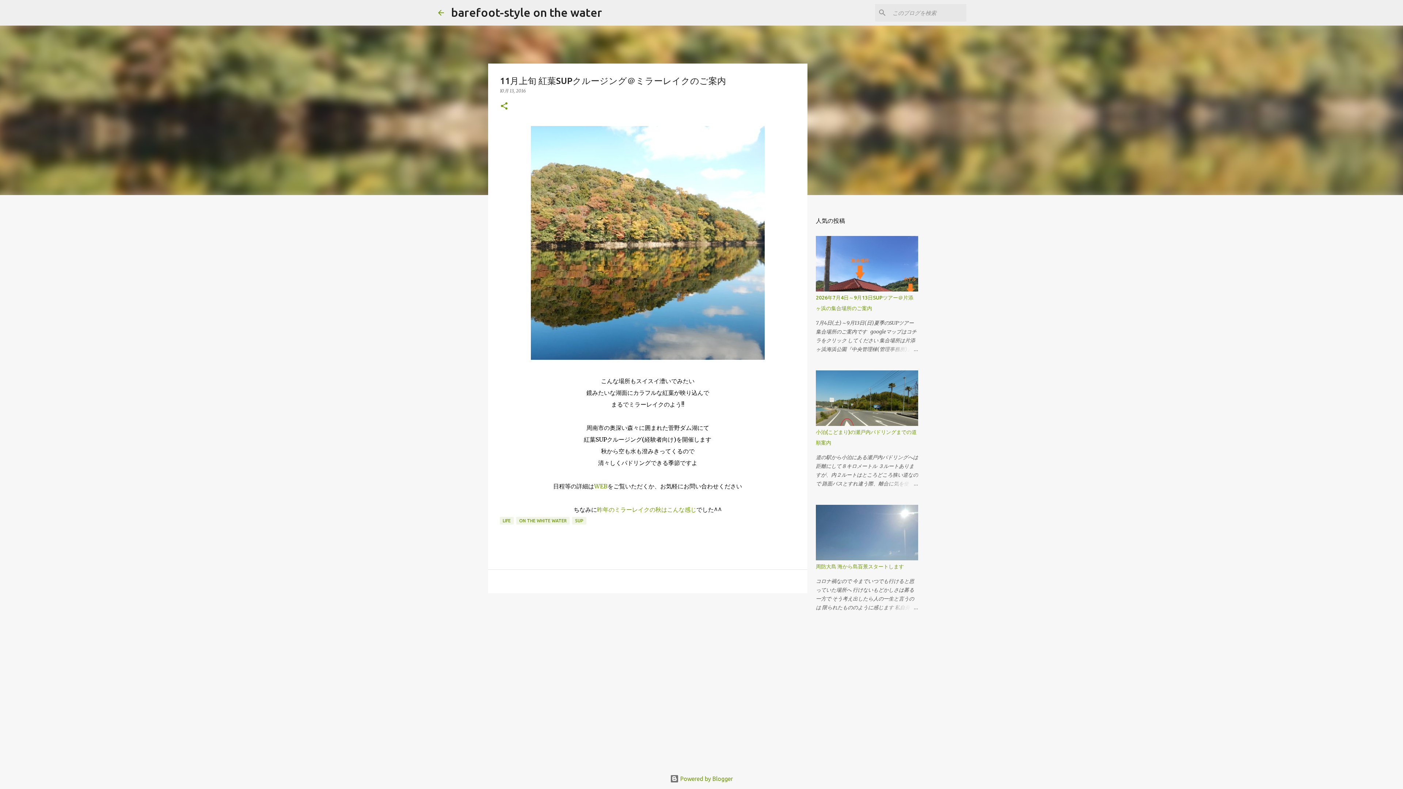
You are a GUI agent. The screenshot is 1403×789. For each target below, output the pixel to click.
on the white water (543, 520)
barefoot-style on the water (526, 12)
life (507, 520)
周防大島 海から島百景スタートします (860, 566)
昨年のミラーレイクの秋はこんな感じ (646, 509)
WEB (601, 486)
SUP (579, 520)
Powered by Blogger (706, 778)
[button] (504, 106)
